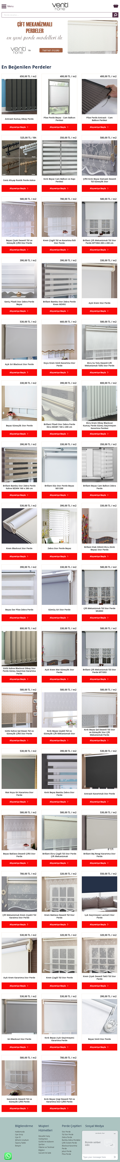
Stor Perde (66, 1131)
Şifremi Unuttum (22, 1140)
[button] (21, 6)
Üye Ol (17, 1137)
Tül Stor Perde (67, 1134)
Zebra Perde (67, 1137)
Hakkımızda (20, 1131)
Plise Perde (66, 1154)
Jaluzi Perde (66, 1151)
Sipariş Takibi (20, 1143)
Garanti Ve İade (44, 1153)
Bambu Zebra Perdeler (71, 1140)
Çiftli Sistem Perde (69, 1143)
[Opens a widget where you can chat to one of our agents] (100, 1145)
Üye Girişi (19, 1134)
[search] (57, 15)
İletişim (18, 1145)
